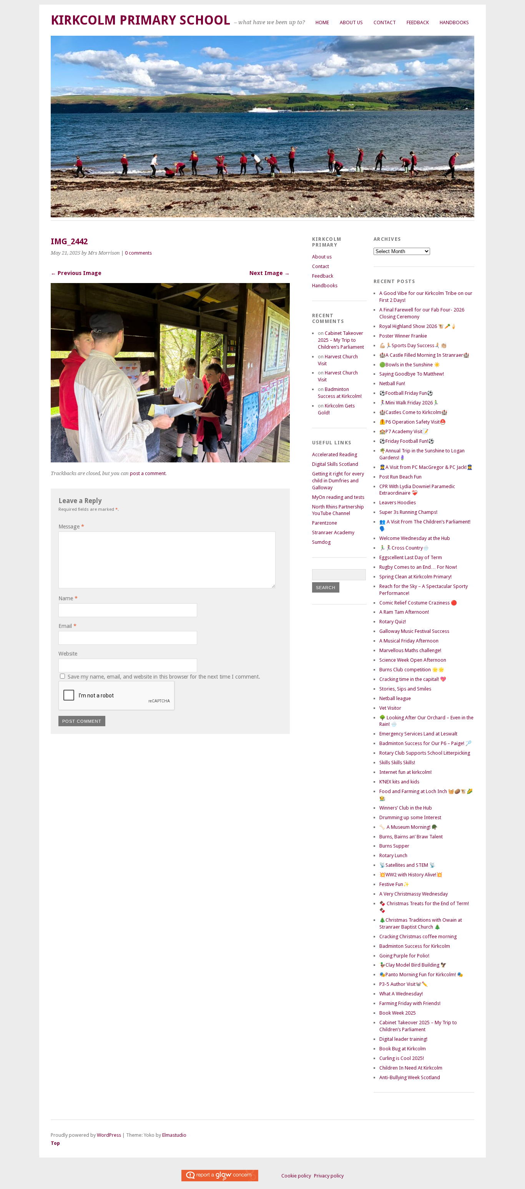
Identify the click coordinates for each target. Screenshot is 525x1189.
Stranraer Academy (333, 532)
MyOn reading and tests (338, 497)
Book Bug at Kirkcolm (402, 1049)
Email (67, 626)
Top (55, 1143)
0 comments (138, 253)
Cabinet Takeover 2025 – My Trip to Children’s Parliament (341, 340)
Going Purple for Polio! (404, 956)
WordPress (109, 1135)
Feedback (418, 22)
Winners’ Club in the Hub (405, 808)
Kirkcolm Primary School (140, 20)
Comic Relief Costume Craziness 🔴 (418, 603)
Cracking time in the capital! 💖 (412, 679)
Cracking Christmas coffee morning (418, 936)
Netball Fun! (392, 383)
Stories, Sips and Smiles (405, 689)
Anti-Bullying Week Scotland (409, 1077)
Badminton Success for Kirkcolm (414, 946)
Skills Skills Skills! (397, 762)
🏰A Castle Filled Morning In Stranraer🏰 (424, 355)
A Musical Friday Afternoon (409, 641)
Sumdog (321, 542)
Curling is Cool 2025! (401, 1058)
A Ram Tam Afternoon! (404, 612)
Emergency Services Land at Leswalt (418, 734)
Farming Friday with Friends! (409, 1003)
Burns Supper (394, 846)
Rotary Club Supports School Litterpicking (424, 753)
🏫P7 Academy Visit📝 (404, 431)
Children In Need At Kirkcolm (410, 1068)
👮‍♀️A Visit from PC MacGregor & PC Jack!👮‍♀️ (426, 467)
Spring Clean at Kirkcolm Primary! (415, 577)
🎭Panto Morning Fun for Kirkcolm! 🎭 (421, 974)
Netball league (395, 698)
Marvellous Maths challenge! (410, 650)
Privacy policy (329, 1176)
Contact (385, 22)
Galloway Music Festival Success (414, 631)
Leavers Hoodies (397, 502)
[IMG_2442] (170, 460)
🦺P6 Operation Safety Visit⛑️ (412, 422)
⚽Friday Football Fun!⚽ (406, 441)
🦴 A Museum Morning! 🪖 (408, 827)
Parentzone (324, 523)
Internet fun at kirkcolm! (405, 772)
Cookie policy (296, 1176)
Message (71, 526)
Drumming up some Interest (410, 817)
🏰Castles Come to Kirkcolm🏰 (413, 412)
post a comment (148, 473)
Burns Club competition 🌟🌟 (411, 669)
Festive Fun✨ (394, 884)
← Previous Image (76, 273)
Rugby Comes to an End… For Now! (418, 567)
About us (351, 22)
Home (322, 22)
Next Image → (269, 273)
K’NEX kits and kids (399, 782)
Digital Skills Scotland (335, 464)
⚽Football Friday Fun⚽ (406, 393)
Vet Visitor (390, 708)
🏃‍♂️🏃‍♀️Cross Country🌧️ (404, 548)
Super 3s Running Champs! (408, 512)
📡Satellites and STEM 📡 (407, 865)
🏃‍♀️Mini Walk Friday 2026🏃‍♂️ (409, 403)
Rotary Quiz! (392, 621)
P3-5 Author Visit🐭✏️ (403, 984)
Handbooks (454, 22)
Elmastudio (174, 1135)
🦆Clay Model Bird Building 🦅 (413, 965)
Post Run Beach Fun (400, 477)
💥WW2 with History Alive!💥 (410, 875)
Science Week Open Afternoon (412, 660)
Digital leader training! (403, 1039)
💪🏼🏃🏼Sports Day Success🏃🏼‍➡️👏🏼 (413, 345)
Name (68, 598)
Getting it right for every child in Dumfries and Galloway (338, 480)
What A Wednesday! (401, 994)
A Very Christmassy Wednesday (413, 894)
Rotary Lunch (393, 855)
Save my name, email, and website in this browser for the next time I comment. (164, 677)
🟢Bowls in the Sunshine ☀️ (409, 365)
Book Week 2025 (397, 1013)
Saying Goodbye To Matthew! (411, 374)
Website (67, 654)
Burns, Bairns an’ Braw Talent (411, 837)
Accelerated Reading (334, 454)
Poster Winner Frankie (403, 336)
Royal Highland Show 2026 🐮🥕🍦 (418, 326)
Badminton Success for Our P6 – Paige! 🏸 (425, 743)
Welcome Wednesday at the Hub (414, 538)
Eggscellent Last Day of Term (410, 557)
